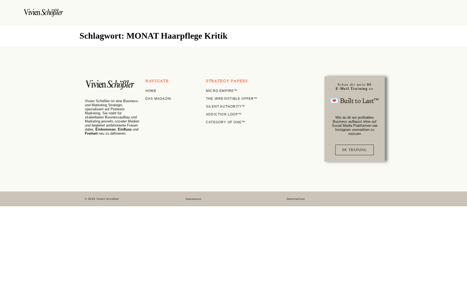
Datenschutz (296, 198)
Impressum (193, 198)
